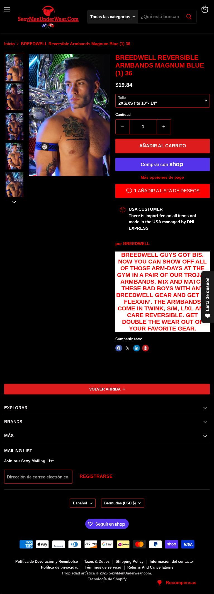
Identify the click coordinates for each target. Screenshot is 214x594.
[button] (14, 67)
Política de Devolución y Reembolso (46, 561)
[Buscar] (188, 16)
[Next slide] (14, 201)
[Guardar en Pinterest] (145, 348)
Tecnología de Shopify (107, 579)
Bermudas (120, 503)
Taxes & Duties (97, 561)
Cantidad (123, 114)
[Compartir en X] (127, 348)
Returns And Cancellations (150, 567)
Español (80, 503)
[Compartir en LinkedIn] (136, 348)
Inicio (9, 43)
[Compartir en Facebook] (118, 348)
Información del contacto (171, 561)
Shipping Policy (130, 561)
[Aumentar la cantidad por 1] (164, 126)
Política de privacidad (60, 567)
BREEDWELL (136, 243)
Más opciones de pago (162, 177)
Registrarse (96, 476)
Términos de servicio (103, 567)
